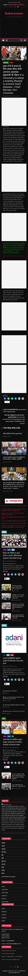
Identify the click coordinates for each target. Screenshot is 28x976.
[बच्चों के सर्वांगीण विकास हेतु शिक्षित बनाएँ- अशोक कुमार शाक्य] (6, 786)
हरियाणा (3, 873)
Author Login (5, 892)
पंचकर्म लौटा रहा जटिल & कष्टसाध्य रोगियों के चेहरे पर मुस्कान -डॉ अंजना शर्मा (17, 587)
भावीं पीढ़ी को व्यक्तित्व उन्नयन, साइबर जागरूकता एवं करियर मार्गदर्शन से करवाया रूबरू (13, 742)
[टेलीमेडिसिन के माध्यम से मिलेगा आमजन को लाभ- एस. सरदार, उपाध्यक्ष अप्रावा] (6, 597)
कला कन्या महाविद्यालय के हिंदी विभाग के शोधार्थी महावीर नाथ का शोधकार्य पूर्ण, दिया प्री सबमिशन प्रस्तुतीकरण (18, 776)
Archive (3, 908)
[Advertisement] (14, 29)
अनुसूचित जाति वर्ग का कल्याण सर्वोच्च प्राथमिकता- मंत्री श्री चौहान (14, 523)
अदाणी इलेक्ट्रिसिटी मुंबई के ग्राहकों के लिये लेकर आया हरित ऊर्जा (13, 661)
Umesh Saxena (14, 666)
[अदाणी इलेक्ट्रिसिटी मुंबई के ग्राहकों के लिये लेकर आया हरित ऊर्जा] (14, 640)
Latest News (5, 889)
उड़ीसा (3, 867)
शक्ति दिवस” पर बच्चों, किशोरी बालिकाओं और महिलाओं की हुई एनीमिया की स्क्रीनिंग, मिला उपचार (18, 606)
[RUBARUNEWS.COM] (6, 804)
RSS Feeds (4, 911)
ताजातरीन (4, 549)
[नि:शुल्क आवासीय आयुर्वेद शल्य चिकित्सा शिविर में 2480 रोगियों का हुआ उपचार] (6, 617)
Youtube (4, 914)
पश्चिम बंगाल (4, 852)
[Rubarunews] (3, 40)
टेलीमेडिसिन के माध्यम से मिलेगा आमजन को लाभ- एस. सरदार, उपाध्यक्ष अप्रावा (18, 596)
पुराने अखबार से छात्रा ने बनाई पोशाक (10, 691)
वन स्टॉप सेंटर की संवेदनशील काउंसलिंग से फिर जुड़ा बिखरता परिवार (14, 521)
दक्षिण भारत (4, 861)
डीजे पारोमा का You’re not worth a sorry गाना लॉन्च (13, 711)
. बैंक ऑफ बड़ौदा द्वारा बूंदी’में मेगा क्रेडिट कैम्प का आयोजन (14, 705)
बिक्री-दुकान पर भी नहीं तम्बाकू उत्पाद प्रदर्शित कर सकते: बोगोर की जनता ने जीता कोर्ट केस (13, 697)
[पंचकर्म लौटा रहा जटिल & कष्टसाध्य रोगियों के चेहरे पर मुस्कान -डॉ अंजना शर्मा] (6, 588)
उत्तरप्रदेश (3, 849)
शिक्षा (12, 736)
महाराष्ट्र (12, 655)
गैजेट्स (4, 655)
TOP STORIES (6, 62)
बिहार (2, 855)
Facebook (4, 917)
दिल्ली (3, 858)
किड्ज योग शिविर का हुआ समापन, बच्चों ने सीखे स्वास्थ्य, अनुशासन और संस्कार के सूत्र (12, 555)
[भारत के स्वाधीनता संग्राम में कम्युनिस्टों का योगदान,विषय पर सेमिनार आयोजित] (14, 443)
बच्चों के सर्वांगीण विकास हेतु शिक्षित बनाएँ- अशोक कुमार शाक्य (18, 785)
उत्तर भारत (3, 864)
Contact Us (4, 895)
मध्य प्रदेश (11, 62)
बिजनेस (8, 655)
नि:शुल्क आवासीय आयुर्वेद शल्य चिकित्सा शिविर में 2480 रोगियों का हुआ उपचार (18, 616)
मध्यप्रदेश (3, 842)
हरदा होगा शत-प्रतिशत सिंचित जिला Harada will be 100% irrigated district (14, 410)
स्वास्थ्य (13, 549)
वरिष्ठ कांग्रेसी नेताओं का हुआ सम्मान (12, 434)
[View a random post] (24, 40)
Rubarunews (14, 13)
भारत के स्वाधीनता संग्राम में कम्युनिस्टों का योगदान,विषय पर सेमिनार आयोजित (14, 458)
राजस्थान (9, 549)
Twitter (3, 920)
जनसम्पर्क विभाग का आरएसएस (8, 876)
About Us (4, 898)
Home (3, 886)
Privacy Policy (5, 901)
